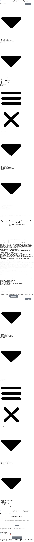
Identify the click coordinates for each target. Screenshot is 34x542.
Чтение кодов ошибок (4, 81)
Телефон (1, 529)
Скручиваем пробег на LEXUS (20, 215)
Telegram (11, 533)
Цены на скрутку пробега (5, 39)
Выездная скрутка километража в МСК (6, 281)
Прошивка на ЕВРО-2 (4, 79)
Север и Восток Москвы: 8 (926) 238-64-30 (15, 1)
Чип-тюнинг (3, 78)
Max (14, 533)
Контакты (1, 85)
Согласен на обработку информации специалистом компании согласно (17, 294)
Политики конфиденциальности (28, 294)
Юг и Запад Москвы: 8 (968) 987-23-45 (26, 1)
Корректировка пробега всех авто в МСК (6, 215)
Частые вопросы (3, 84)
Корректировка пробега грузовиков (6, 40)
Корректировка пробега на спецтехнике (7, 41)
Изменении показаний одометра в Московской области (8, 280)
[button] (11, 109)
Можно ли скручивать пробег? (5, 284)
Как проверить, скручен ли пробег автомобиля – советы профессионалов (11, 283)
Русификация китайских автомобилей (7, 77)
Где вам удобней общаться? (5, 532)
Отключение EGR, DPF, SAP (5, 80)
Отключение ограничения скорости (6, 83)
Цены (14, 215)
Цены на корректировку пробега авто (6, 282)
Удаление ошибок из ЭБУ (5, 82)
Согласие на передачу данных (5, 534)
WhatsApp (6, 533)
